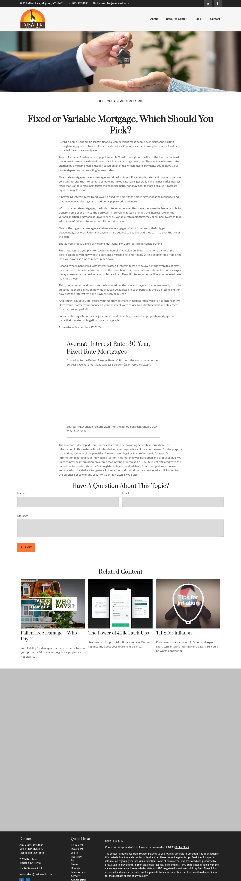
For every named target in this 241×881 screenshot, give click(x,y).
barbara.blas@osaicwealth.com (113, 3)
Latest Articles (78, 872)
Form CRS (117, 841)
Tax (72, 860)
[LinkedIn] (208, 3)
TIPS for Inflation (174, 633)
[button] (154, 19)
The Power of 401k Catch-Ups (118, 633)
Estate (74, 853)
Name (21, 493)
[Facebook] (218, 3)
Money (75, 864)
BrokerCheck (182, 847)
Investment (77, 849)
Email (125, 493)
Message (22, 516)
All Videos (76, 876)
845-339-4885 (80, 3)
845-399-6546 (36, 853)
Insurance (76, 857)
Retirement (77, 845)
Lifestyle (75, 868)
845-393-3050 (36, 849)
